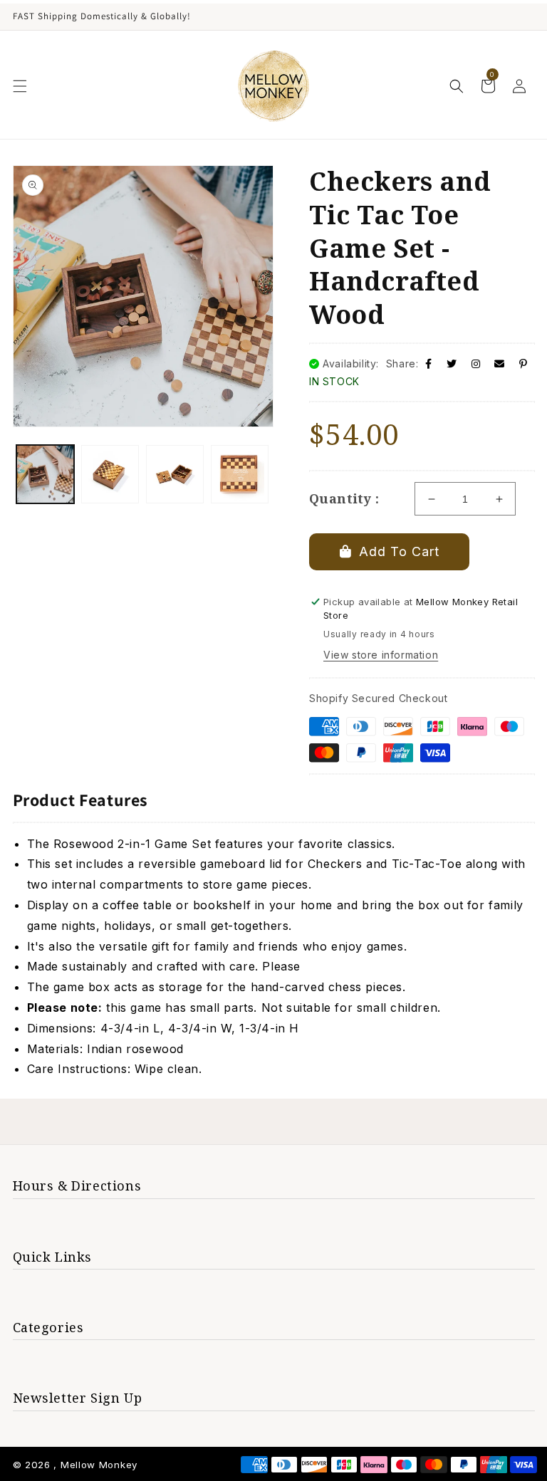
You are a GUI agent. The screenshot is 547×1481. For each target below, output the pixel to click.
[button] (20, 86)
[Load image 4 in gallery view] (240, 474)
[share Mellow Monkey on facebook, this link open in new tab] (428, 363)
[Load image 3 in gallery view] (175, 474)
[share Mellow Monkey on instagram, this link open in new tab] (476, 363)
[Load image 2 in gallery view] (110, 474)
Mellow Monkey (99, 1464)
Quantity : (344, 498)
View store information (380, 655)
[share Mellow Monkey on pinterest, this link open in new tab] (523, 363)
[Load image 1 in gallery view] (45, 474)
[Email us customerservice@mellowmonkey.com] (499, 363)
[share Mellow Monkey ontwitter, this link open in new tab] (452, 363)
